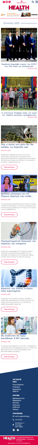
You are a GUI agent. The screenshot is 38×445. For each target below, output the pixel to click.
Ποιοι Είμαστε (18, 385)
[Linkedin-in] (9, 2)
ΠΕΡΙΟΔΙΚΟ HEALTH (22, 2)
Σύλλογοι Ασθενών (16, 406)
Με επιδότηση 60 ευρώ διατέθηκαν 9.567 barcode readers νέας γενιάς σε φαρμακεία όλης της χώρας (15, 339)
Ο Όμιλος (16, 387)
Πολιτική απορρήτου (23, 443)
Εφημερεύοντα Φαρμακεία (18, 399)
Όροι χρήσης (12, 443)
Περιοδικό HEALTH (17, 390)
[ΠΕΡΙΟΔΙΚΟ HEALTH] (22, 1)
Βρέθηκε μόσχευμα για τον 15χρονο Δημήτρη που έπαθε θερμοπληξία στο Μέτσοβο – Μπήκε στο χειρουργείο (16, 197)
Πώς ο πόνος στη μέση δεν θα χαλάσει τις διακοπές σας (17, 145)
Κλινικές (16, 403)
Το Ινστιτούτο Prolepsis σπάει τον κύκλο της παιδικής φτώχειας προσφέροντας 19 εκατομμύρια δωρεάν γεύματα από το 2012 (19, 116)
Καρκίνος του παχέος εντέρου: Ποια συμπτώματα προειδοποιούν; (17, 291)
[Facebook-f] (7, 2)
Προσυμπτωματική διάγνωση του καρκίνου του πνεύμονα (18, 242)
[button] (33, 2)
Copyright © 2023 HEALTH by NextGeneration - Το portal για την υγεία (25, 439)
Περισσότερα (9, 167)
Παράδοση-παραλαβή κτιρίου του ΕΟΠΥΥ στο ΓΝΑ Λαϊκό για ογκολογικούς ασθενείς (19, 66)
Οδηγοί (16, 409)
